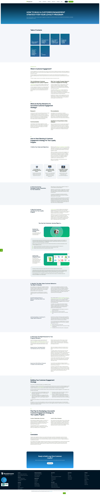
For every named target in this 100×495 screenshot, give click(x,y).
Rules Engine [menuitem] (19, 483)
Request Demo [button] (71, 1)
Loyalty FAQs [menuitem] (69, 476)
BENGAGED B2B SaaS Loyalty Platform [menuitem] (23, 475)
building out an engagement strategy (62, 146)
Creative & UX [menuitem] (19, 480)
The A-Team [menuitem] (86, 478)
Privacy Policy (50, 491)
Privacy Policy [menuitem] (86, 484)
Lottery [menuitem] (52, 480)
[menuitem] (41, 1)
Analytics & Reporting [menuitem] (20, 487)
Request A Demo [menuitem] (86, 479)
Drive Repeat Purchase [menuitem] (54, 483)
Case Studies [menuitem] (69, 475)
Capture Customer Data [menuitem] (54, 484)
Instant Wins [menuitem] (36, 480)
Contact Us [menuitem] (85, 483)
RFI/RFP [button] (66, 1)
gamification (59, 89)
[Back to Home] (29, 1)
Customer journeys (53, 209)
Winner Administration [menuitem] (37, 475)
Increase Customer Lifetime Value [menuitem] (55, 487)
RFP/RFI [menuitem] (85, 480)
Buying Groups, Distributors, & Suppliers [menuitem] (56, 476)
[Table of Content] (1, 250)
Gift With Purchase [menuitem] (36, 484)
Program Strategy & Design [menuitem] (21, 478)
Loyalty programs (32, 84)
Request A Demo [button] (50, 463)
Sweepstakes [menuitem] (36, 479)
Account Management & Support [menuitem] (22, 479)
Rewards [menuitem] (19, 486)
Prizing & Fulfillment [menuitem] (36, 476)
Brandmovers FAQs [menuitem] (86, 475)
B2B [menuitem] (51, 475)
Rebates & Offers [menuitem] (36, 483)
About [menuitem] (85, 474)
